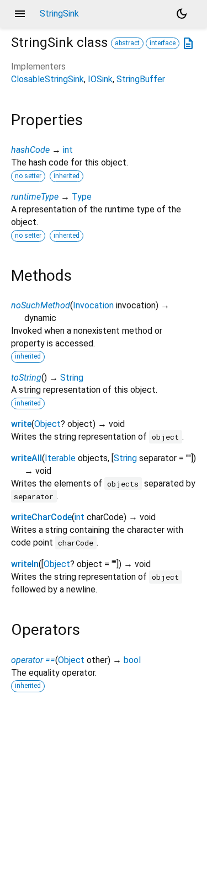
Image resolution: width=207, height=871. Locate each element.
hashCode (30, 150)
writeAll (26, 458)
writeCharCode (41, 517)
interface (163, 43)
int (68, 150)
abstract (127, 43)
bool (132, 660)
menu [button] (19, 13)
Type (82, 196)
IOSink (100, 79)
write (21, 424)
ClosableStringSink (47, 79)
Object (47, 424)
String (71, 377)
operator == (33, 660)
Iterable (60, 458)
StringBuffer (140, 79)
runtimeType (35, 196)
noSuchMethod (40, 305)
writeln (25, 564)
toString (26, 377)
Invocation (93, 305)
